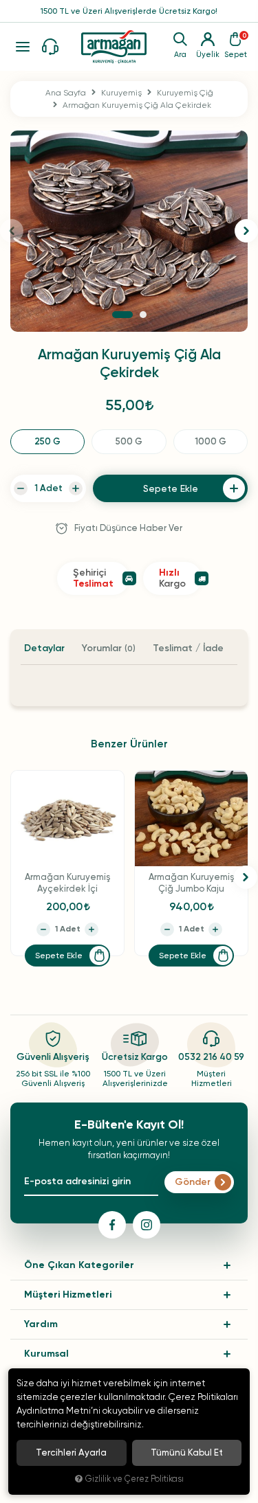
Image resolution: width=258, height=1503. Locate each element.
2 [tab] (143, 314)
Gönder (193, 1182)
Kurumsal (46, 1353)
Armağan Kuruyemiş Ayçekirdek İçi (67, 883)
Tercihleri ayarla (71, 1452)
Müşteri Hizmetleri (67, 1294)
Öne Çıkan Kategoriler (79, 1265)
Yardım (41, 1324)
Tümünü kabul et (187, 1452)
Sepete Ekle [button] (170, 488)
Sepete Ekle (59, 955)
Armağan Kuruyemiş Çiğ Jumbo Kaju (191, 883)
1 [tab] (122, 314)
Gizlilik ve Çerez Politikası (134, 1478)
